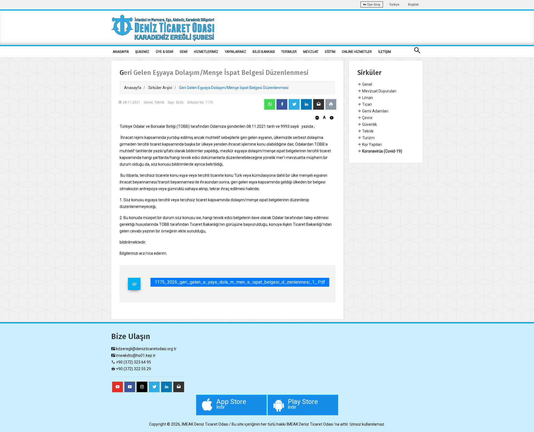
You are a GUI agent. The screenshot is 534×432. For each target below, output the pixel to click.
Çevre (366, 118)
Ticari (366, 104)
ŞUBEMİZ (142, 52)
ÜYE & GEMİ (164, 52)
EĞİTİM (330, 52)
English (413, 4)
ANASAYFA (121, 52)
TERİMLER (289, 52)
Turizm (368, 138)
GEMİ (183, 52)
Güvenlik (369, 124)
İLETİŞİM (384, 52)
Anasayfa (132, 87)
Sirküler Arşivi (160, 87)
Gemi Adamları (374, 111)
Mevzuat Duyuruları (378, 91)
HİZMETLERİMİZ (206, 52)
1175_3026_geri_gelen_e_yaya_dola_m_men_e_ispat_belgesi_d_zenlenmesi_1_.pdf (240, 282)
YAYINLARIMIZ (235, 52)
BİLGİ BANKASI (264, 52)
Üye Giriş (373, 4)
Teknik (367, 131)
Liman (367, 97)
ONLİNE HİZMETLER (357, 52)
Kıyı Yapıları (371, 144)
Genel (366, 84)
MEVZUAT (310, 52)
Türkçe (394, 4)
